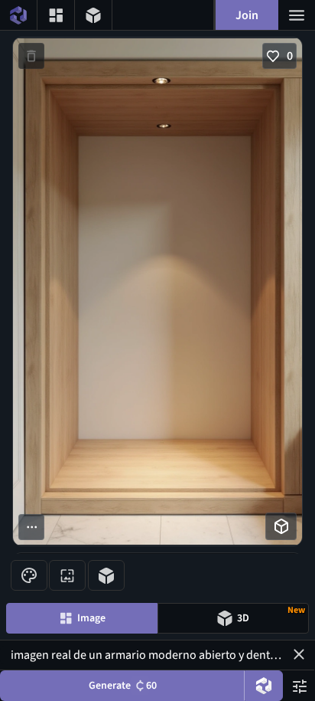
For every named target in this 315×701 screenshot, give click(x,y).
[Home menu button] (18, 15)
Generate (123, 685)
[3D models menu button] (93, 15)
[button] (299, 654)
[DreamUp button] (264, 685)
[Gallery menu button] (55, 15)
